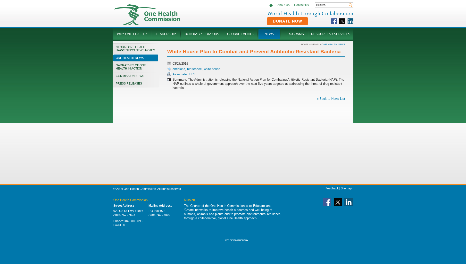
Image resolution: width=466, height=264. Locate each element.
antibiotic (179, 69)
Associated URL (184, 74)
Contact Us (301, 5)
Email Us (119, 225)
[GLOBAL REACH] (233, 243)
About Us (283, 5)
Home (304, 44)
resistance (194, 69)
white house (212, 69)
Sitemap (346, 188)
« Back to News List (331, 99)
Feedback (332, 188)
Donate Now (287, 21)
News (315, 44)
